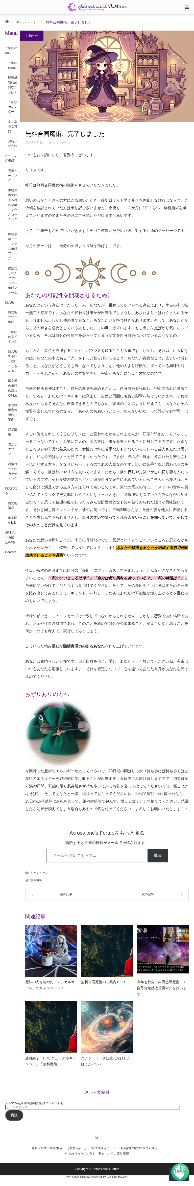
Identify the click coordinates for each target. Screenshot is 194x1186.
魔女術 (9, 302)
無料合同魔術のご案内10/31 (103, 982)
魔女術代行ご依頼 (12, 317)
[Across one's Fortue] (97, 6)
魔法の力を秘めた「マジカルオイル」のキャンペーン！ (50, 985)
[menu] (187, 7)
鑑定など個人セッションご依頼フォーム (12, 280)
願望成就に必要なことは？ (12, 85)
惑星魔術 (12, 432)
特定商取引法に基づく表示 (139, 1148)
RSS (97, 1137)
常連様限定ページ (103, 1148)
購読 (158, 855)
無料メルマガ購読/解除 (11, 537)
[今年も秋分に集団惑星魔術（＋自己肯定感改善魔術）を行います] (163, 951)
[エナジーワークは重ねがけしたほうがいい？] (107, 1027)
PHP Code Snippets (78, 1176)
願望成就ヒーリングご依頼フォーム (12, 246)
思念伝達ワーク (12, 449)
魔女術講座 (12, 505)
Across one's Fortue (105, 1169)
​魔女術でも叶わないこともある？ (12, 361)
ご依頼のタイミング (12, 336)
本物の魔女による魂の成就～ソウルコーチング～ (12, 207)
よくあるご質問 (12, 126)
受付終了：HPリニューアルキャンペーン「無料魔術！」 (50, 1061)
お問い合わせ (77, 1148)
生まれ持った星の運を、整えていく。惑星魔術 (97, 1153)
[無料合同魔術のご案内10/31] (107, 951)
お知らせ (32, 35)
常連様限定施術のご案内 (12, 412)
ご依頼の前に (11, 50)
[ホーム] (6, 21)
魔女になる (11, 491)
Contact (10, 552)
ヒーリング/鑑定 (11, 158)
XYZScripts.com (118, 1176)
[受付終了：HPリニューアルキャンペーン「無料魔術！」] (51, 1027)
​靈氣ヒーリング (12, 175)
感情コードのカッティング (12, 471)
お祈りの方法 (12, 143)
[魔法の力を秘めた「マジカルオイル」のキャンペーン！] (51, 951)
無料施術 (36, 880)
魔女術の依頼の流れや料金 (12, 388)
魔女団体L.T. (12, 520)
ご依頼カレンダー (12, 106)
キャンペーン (26, 22)
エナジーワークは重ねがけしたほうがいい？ (106, 1061)
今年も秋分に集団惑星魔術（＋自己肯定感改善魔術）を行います (161, 988)
